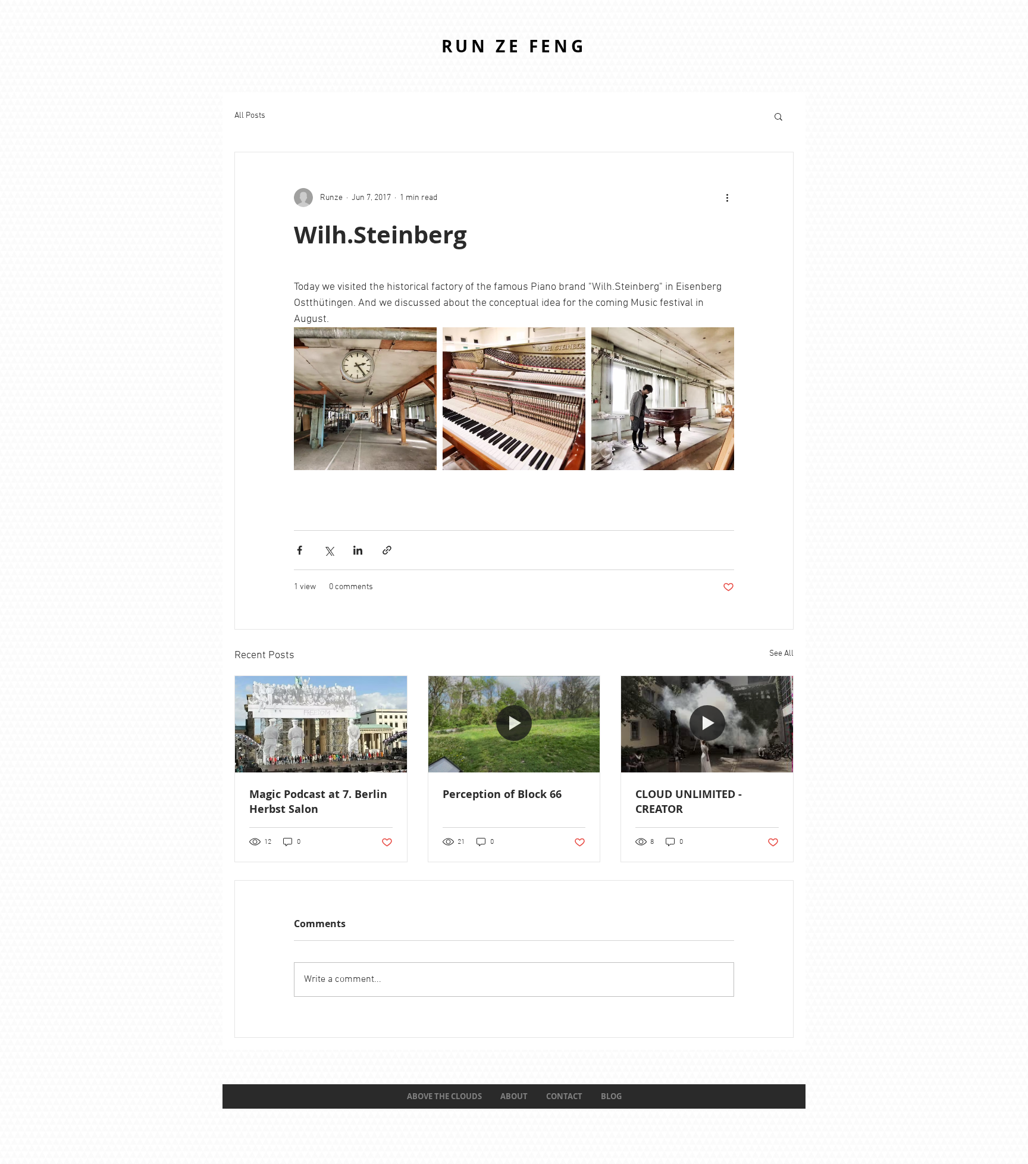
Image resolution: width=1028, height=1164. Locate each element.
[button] (778, 116)
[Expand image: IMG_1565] (514, 398)
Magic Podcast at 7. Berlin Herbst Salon (318, 801)
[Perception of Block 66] (514, 724)
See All (781, 654)
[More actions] (727, 197)
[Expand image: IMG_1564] (662, 398)
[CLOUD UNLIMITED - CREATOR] (707, 724)
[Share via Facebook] (299, 550)
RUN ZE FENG (514, 46)
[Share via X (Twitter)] (328, 550)
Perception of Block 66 (502, 794)
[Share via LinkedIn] (357, 550)
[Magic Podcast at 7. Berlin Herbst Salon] (321, 724)
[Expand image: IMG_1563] (365, 398)
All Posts (249, 116)
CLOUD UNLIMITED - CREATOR (688, 801)
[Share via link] (387, 550)
